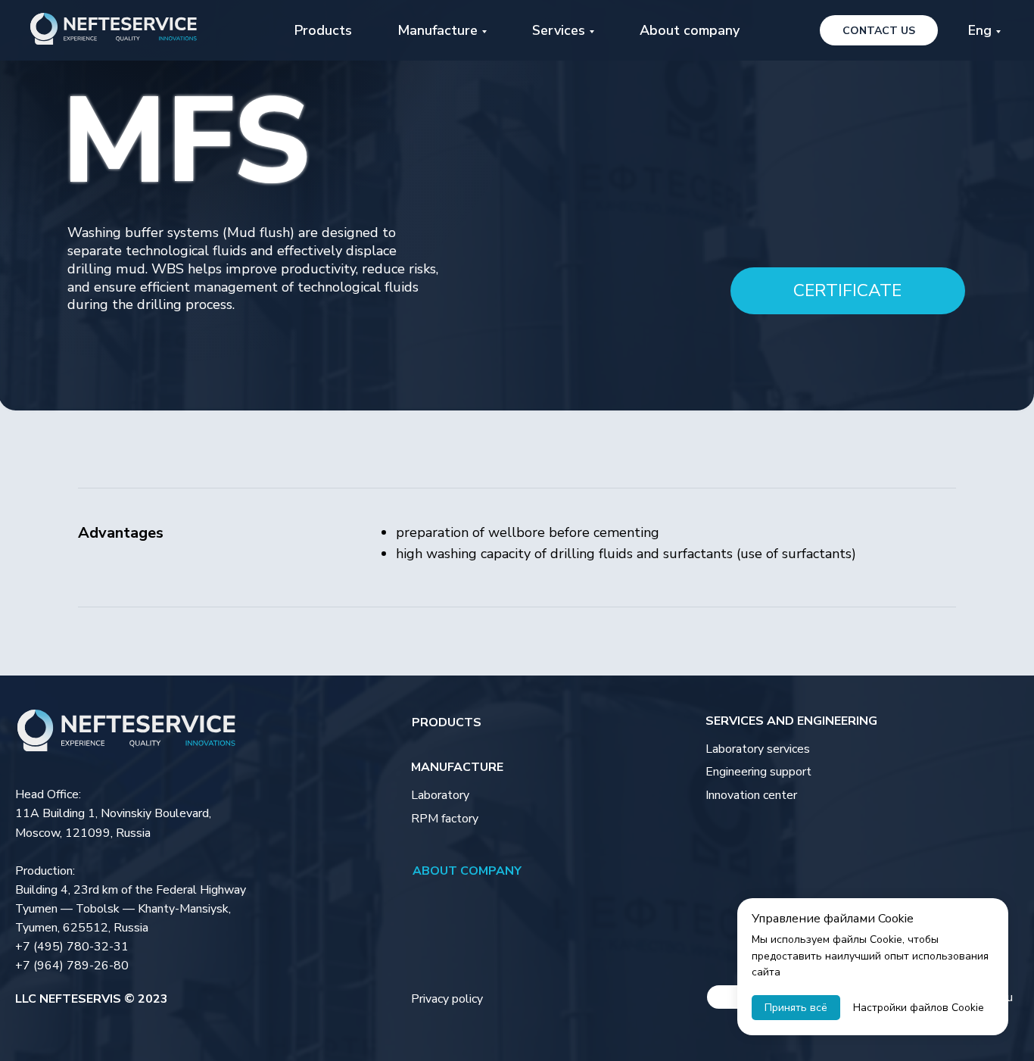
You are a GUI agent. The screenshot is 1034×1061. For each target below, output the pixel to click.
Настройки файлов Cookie (918, 1007)
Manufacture (457, 767)
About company (690, 30)
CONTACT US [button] (878, 30)
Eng (980, 30)
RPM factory (444, 818)
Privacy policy (447, 999)
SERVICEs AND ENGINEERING (791, 721)
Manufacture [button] (437, 30)
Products (323, 30)
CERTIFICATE (847, 290)
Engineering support (758, 771)
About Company (467, 871)
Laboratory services (757, 749)
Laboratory (440, 795)
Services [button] (558, 30)
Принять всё (796, 1007)
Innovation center (751, 795)
